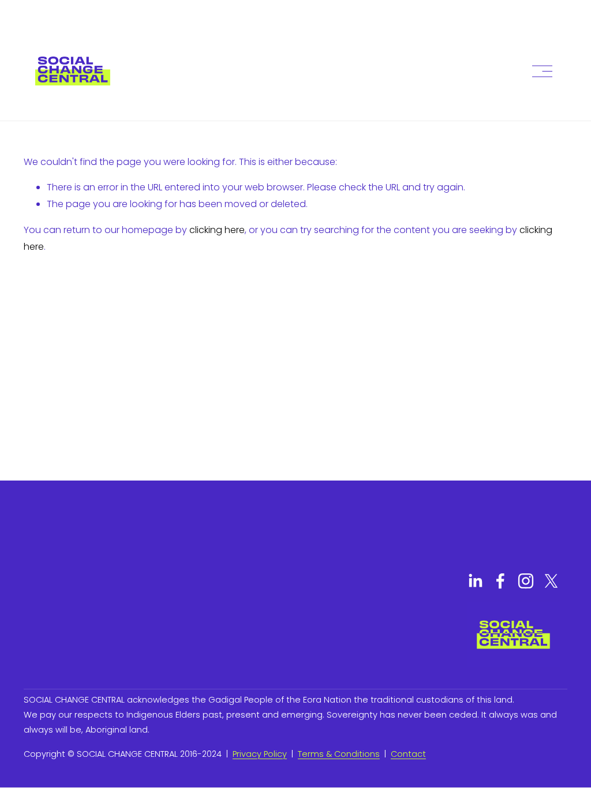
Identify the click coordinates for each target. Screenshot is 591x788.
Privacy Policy (260, 754)
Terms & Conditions (339, 754)
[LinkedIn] (475, 581)
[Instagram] (526, 581)
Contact (408, 754)
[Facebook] (500, 581)
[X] (551, 581)
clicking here (217, 230)
